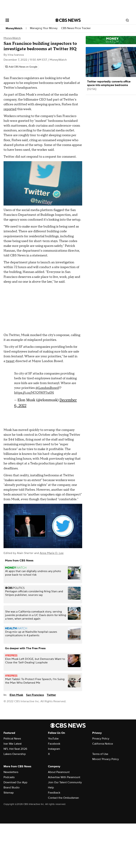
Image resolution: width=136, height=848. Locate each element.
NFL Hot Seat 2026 (15, 748)
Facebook (54, 743)
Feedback (54, 792)
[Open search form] (127, 20)
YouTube (53, 738)
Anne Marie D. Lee (52, 553)
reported (10, 109)
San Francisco (35, 695)
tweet (10, 361)
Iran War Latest (13, 743)
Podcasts (9, 777)
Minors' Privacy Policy (105, 759)
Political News (12, 738)
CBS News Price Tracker (76, 28)
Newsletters (11, 772)
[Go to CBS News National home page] (68, 20)
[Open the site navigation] (26, 20)
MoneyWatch (14, 28)
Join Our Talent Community (65, 782)
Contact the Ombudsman (63, 797)
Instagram (54, 748)
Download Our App (15, 782)
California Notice (102, 743)
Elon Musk (16, 695)
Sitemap (9, 792)
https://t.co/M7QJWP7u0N (34, 393)
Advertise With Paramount (64, 777)
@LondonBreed (47, 388)
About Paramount (59, 772)
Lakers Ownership (15, 754)
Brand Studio (11, 787)
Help (51, 787)
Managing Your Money (44, 28)
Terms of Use (100, 754)
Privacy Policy (100, 738)
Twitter (51, 695)
